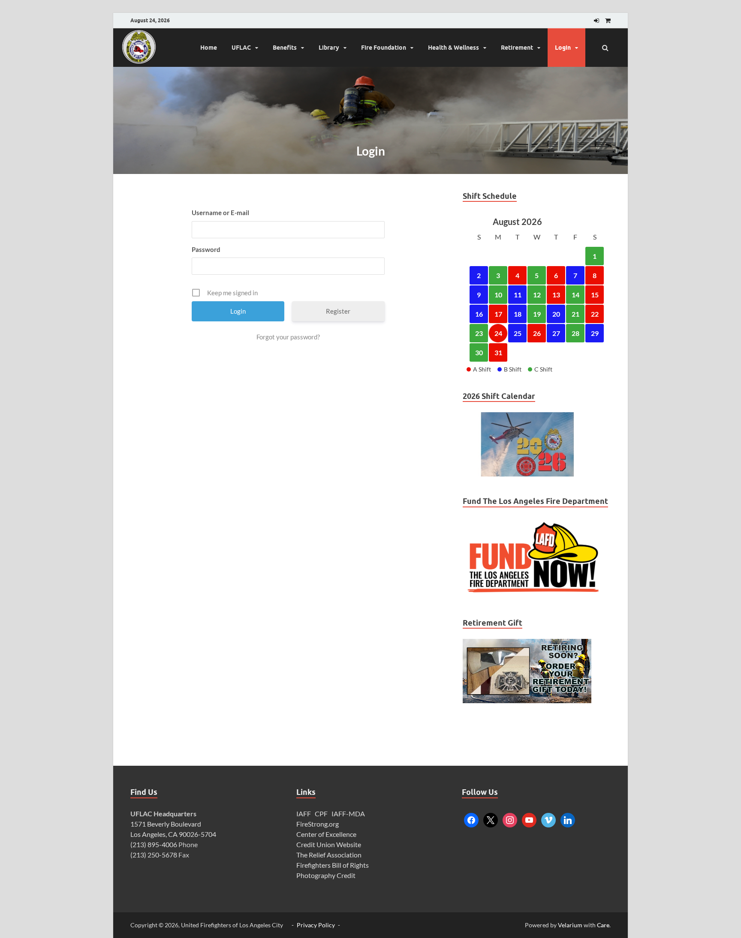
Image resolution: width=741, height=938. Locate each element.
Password (206, 249)
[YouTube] (529, 819)
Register (338, 311)
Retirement (517, 47)
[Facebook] (471, 819)
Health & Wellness (453, 47)
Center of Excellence (326, 834)
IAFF (303, 813)
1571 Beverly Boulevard (165, 824)
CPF (321, 813)
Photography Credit (326, 875)
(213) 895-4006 (153, 844)
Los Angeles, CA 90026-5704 (173, 834)
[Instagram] (510, 819)
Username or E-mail (220, 212)
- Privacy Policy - (316, 925)
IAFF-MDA (348, 813)
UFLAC (241, 47)
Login (563, 47)
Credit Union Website (328, 844)
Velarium (570, 925)
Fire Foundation (383, 47)
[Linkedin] (567, 819)
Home (208, 47)
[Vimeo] (548, 819)
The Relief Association (328, 855)
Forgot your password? (288, 337)
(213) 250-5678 (153, 855)
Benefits (285, 47)
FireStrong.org (317, 824)
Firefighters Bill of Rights (332, 865)
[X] (490, 819)
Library (329, 47)
